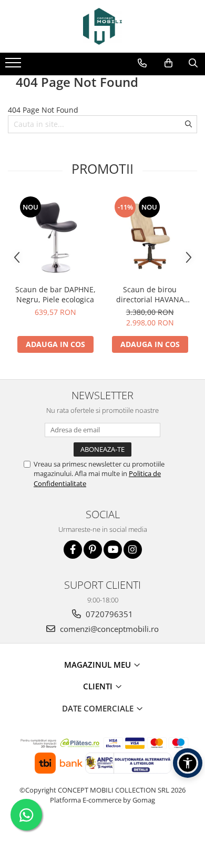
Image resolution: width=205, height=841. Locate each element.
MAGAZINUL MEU (98, 664)
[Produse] (14, 66)
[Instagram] (133, 549)
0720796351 (108, 614)
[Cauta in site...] (193, 63)
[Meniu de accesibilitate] (187, 763)
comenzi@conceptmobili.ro (108, 629)
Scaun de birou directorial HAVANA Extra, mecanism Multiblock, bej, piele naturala (150, 294)
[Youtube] (113, 549)
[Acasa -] (102, 26)
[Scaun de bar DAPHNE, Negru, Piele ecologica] (55, 237)
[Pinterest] (93, 549)
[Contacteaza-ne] (142, 63)
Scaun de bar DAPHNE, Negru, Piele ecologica (55, 294)
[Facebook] (73, 549)
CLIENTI (99, 686)
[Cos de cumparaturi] (168, 63)
